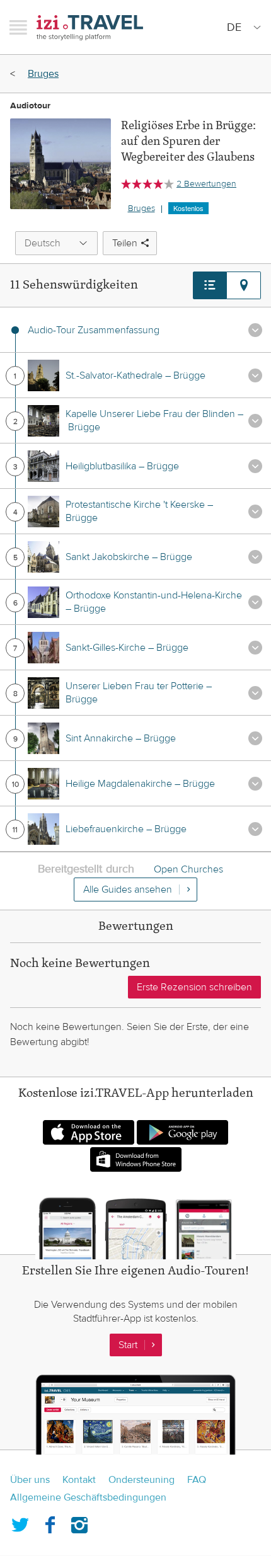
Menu (18, 27)
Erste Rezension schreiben (194, 987)
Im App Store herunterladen (88, 1132)
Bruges (43, 73)
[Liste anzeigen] (210, 285)
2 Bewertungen (206, 184)
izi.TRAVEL (90, 27)
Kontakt (79, 1479)
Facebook (50, 1522)
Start (127, 1345)
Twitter (20, 1522)
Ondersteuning (141, 1479)
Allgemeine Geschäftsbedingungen (88, 1497)
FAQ (196, 1479)
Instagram (79, 1522)
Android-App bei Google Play (182, 1132)
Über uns (30, 1479)
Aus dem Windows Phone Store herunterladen (136, 1159)
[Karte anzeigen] (244, 285)
